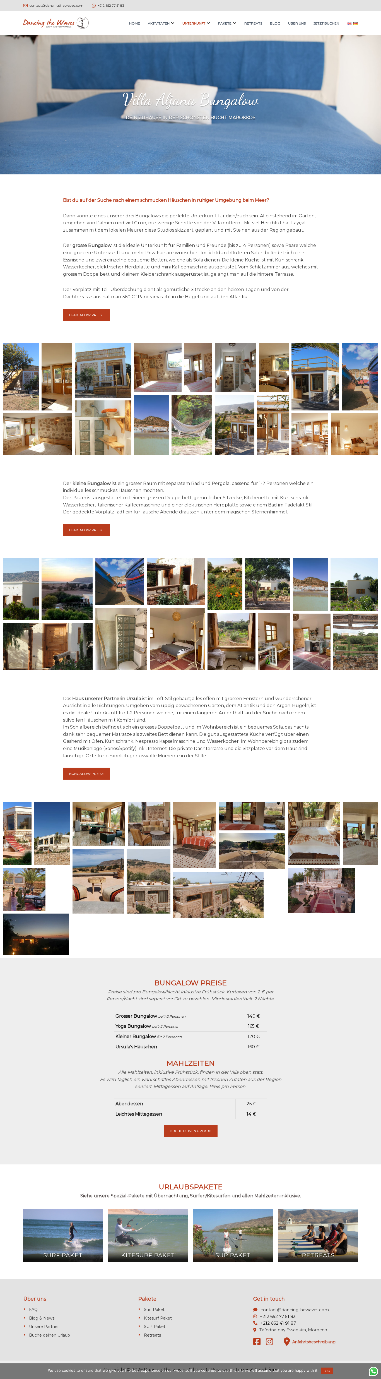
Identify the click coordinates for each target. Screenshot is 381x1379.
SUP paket (233, 1255)
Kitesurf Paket (158, 1318)
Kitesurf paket (148, 1255)
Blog (275, 23)
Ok (327, 1371)
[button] (21, 376)
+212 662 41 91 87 (278, 1323)
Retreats (253, 23)
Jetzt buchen (326, 23)
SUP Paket (154, 1326)
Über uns (297, 23)
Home (134, 23)
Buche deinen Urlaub (190, 1131)
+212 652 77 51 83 (278, 1316)
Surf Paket (154, 1309)
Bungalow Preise (86, 315)
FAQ (33, 1309)
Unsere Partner (44, 1326)
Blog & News (41, 1318)
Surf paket (63, 1255)
